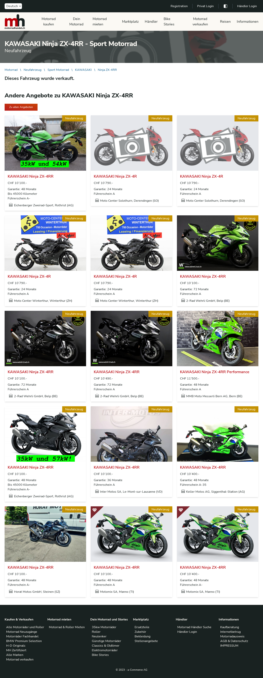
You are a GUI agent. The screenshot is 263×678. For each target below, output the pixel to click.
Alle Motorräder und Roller (25, 627)
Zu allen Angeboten (21, 107)
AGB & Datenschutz (234, 641)
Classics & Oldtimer (105, 646)
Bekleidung (142, 636)
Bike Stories (169, 22)
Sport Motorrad (58, 70)
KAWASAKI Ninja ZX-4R (115, 176)
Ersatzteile (142, 627)
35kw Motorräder (104, 627)
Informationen (247, 21)
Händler (151, 21)
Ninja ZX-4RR (107, 70)
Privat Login (205, 6)
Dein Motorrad (76, 22)
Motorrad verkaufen (200, 22)
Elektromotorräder (105, 650)
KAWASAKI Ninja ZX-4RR (31, 176)
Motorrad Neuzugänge (21, 632)
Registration (179, 6)
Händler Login (247, 6)
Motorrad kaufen (49, 22)
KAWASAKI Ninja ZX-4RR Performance (214, 372)
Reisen (225, 21)
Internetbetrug (230, 632)
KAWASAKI (83, 70)
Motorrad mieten (100, 22)
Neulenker (99, 636)
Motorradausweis (232, 636)
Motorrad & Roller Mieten (67, 627)
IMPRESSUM (229, 646)
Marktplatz (130, 21)
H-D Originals (15, 646)
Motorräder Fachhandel (22, 636)
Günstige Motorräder (106, 641)
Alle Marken (14, 655)
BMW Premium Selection (24, 641)
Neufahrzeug (32, 70)
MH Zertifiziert (16, 650)
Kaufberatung (229, 627)
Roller (96, 632)
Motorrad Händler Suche (194, 627)
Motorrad (11, 70)
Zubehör (140, 632)
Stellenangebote (146, 641)
